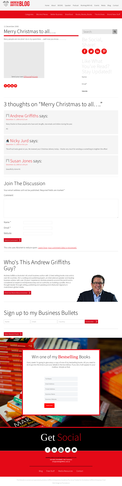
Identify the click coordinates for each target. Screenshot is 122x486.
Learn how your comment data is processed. (57, 247)
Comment (8, 195)
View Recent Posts (12, 334)
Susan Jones (21, 161)
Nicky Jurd (19, 140)
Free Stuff (50, 471)
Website (8, 233)
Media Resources (65, 471)
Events (96, 5)
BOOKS (60, 5)
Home (47, 5)
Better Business (57, 14)
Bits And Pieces (42, 14)
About (53, 5)
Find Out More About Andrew (16, 293)
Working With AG (86, 5)
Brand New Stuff (113, 14)
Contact (116, 5)
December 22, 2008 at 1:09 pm (17, 164)
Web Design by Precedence (61, 483)
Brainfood (69, 14)
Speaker (68, 5)
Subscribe (89, 321)
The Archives (100, 14)
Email (7, 227)
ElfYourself (28, 76)
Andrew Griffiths (24, 116)
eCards (35, 76)
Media (103, 5)
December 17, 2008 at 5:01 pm (17, 144)
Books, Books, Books (84, 14)
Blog (109, 5)
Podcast (76, 5)
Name (7, 222)
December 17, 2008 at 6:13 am (16, 119)
